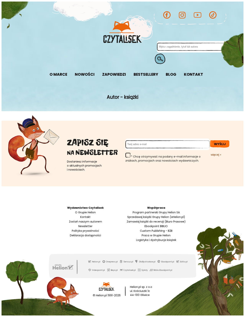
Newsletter (85, 226)
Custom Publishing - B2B (156, 231)
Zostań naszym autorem (85, 221)
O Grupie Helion (85, 212)
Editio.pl (184, 261)
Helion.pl (96, 261)
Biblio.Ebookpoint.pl (163, 270)
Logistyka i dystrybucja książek (156, 240)
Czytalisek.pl (129, 270)
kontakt (193, 74)
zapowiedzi (114, 74)
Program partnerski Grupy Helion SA (156, 212)
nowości (85, 74)
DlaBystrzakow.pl (147, 261)
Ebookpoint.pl (167, 261)
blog (171, 74)
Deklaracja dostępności (85, 235)
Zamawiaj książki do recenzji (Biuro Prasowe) (156, 221)
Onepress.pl (112, 261)
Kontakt (85, 217)
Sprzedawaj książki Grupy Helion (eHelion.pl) (156, 217)
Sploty (144, 270)
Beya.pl (114, 270)
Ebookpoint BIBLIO (156, 226)
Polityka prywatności (85, 231)
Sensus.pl (128, 261)
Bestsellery (146, 74)
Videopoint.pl (98, 270)
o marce (58, 74)
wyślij (220, 144)
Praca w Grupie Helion (156, 235)
